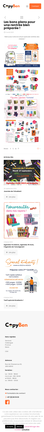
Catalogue (9, 343)
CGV (6, 351)
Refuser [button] (19, 427)
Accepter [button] (10, 427)
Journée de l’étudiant (12, 191)
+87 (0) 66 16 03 (13, 397)
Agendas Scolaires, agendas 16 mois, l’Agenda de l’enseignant (19, 246)
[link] (7, 402)
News (7, 347)
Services (8, 341)
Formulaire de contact (16, 393)
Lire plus (25, 429)
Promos (8, 345)
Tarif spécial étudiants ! (13, 300)
